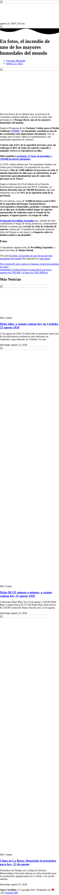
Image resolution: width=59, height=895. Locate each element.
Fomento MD (11, 892)
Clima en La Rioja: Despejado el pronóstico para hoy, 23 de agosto (28, 862)
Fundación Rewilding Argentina (17, 220)
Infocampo (44, 258)
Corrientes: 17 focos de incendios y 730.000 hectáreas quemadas (26, 157)
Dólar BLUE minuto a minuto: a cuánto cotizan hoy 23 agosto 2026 (26, 594)
